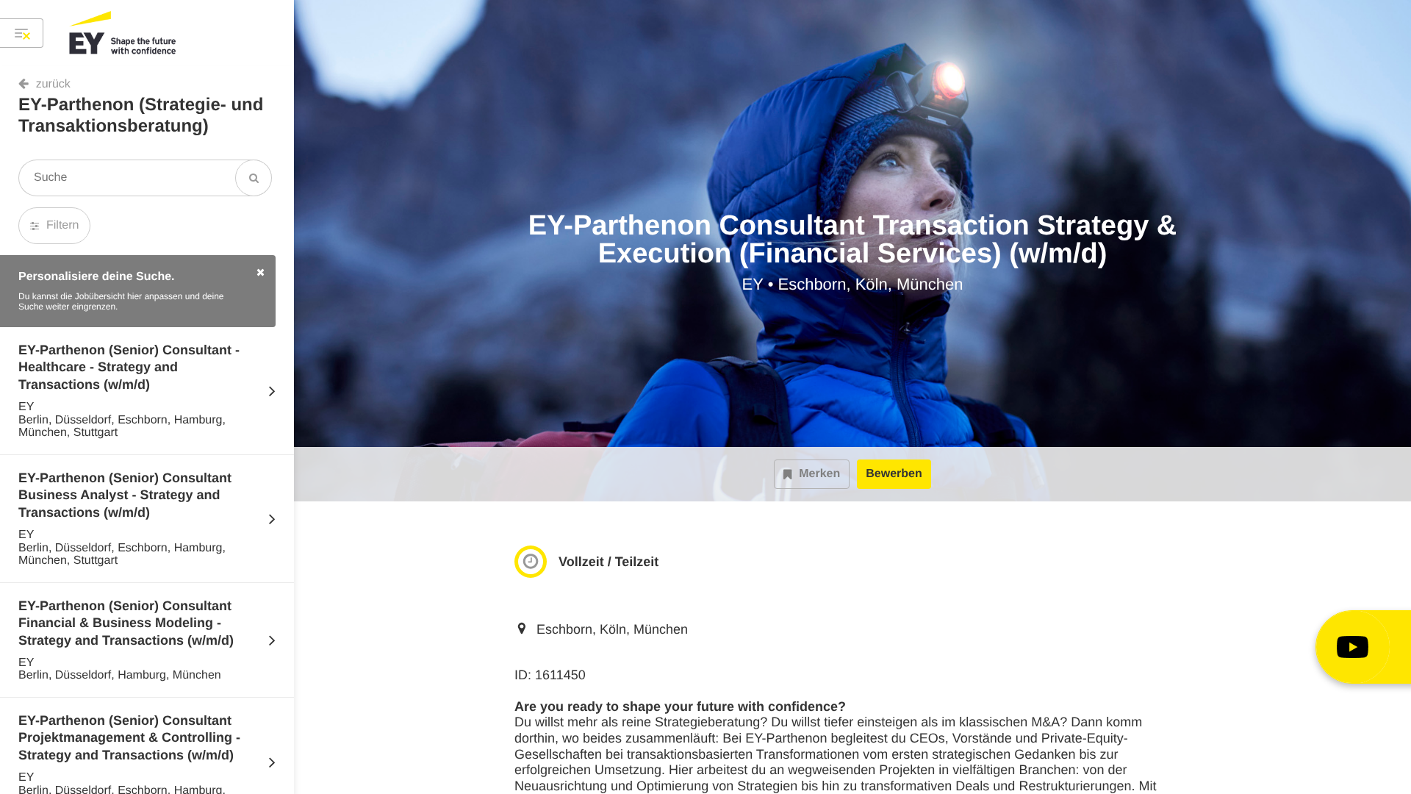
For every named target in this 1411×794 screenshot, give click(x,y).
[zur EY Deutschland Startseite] (123, 33)
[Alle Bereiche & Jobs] (21, 33)
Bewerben (894, 474)
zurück (53, 84)
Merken (819, 474)
